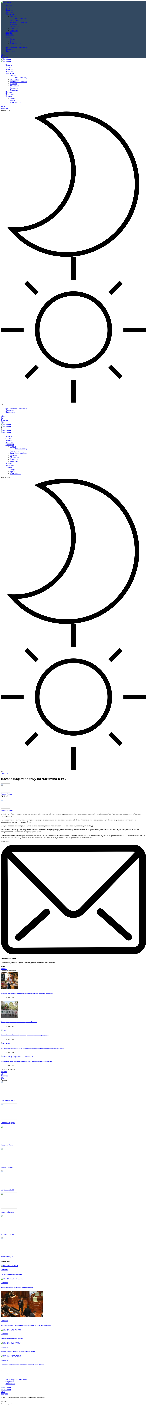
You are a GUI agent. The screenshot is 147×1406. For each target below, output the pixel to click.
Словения (14, 29)
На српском (10, 51)
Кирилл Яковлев (7, 1212)
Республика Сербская (18, 22)
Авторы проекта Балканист (16, 47)
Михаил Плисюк (7, 1234)
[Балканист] (6, 2)
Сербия (13, 16)
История (9, 33)
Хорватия (14, 31)
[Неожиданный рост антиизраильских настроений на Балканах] (9, 1017)
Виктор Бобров (7, 1256)
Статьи (8, 8)
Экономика (10, 12)
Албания (13, 24)
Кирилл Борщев (7, 794)
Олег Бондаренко (7, 1100)
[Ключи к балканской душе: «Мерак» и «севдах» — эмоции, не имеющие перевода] (3, 1030)
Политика (9, 10)
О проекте (10, 49)
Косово (4, 969)
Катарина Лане (7, 1145)
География (10, 14)
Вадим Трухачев (7, 1190)
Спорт (12, 39)
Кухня (12, 41)
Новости (9, 6)
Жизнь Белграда (21, 18)
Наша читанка (15, 43)
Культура (9, 37)
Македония (14, 26)
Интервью (10, 35)
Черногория (14, 20)
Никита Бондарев (8, 1123)
